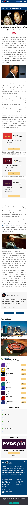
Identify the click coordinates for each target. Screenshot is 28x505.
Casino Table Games (7, 482)
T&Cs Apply (14, 455)
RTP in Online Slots (7, 484)
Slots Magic (15, 135)
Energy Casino (9, 396)
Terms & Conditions (7, 491)
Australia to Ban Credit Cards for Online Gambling (12, 337)
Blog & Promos (19, 484)
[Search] (17, 1)
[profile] (21, 1)
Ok (10, 503)
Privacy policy (16, 503)
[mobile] (25, 1)
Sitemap (5, 492)
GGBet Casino (9, 363)
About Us (5, 488)
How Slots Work (6, 481)
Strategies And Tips (7, 479)
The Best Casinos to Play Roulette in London (14, 357)
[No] (26, 501)
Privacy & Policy (6, 489)
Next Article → (20, 313)
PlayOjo (7, 368)
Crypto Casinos (19, 479)
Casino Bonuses (19, 481)
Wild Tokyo (15, 160)
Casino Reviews (19, 482)
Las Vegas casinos (7, 225)
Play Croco (8, 382)
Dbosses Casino (9, 373)
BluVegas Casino (9, 401)
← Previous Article (9, 313)
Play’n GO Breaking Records (9, 359)
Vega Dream (16, 182)
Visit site (14, 148)
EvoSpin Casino (9, 392)
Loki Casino (8, 387)
